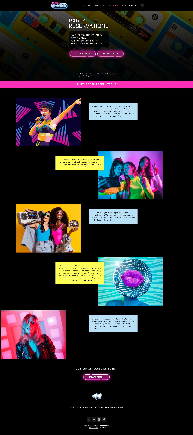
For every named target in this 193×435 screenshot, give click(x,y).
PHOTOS (96, 5)
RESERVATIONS (113, 5)
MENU (103, 5)
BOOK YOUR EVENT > (110, 54)
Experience (86, 5)
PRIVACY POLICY (104, 425)
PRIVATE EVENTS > (96, 377)
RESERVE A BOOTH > (82, 54)
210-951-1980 (99, 407)
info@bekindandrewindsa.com (114, 407)
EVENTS (123, 5)
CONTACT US (133, 5)
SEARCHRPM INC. (93, 428)
